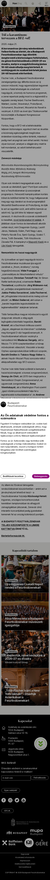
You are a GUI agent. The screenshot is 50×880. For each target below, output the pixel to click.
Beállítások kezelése (13, 476)
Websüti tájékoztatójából (33, 436)
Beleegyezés (40, 476)
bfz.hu (18, 436)
